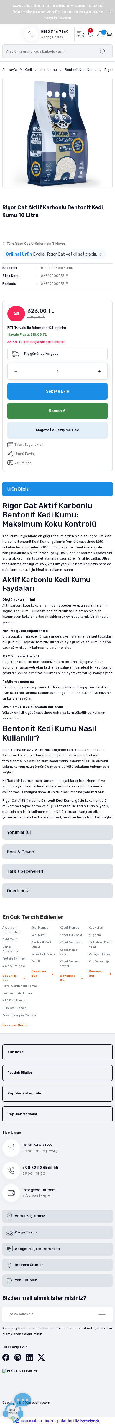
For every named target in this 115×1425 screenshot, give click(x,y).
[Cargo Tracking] (80, 34)
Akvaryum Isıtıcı (14, 966)
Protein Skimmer (14, 958)
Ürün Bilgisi (18, 489)
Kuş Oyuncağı (99, 961)
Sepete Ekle (57, 391)
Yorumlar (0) (19, 832)
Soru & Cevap (20, 851)
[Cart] (109, 34)
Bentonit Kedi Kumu (57, 268)
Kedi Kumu (39, 935)
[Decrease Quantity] (16, 371)
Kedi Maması (40, 927)
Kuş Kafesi (96, 927)
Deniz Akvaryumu (10, 949)
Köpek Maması (70, 927)
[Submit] (102, 1314)
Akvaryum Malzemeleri (11, 930)
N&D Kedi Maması (14, 1000)
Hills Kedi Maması (14, 1008)
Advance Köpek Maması (19, 1015)
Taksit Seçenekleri (25, 871)
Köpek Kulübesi (71, 935)
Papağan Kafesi (100, 954)
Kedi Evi (36, 961)
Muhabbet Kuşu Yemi (100, 945)
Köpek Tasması (70, 942)
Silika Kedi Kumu (43, 954)
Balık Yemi (9, 939)
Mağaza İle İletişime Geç (57, 430)
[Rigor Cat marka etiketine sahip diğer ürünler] (13, 228)
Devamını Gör (9, 978)
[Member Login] (99, 34)
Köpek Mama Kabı (69, 952)
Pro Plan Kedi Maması (17, 993)
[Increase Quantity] (99, 371)
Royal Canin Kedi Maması (20, 986)
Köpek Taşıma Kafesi (69, 964)
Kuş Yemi (95, 935)
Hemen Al (58, 410)
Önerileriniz (18, 890)
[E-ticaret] (57, 1421)
